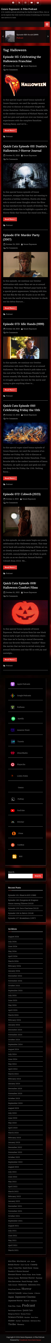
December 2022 (15, 1147)
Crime (10, 1268)
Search (11, 872)
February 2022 (14, 1196)
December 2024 (15, 1029)
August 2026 (13, 936)
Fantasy (39, 1278)
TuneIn (20, 741)
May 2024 (12, 1064)
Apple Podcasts (23, 684)
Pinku (18, 1306)
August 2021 (13, 1225)
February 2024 (14, 1078)
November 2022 (15, 1152)
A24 (28, 1261)
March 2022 (13, 1191)
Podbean (21, 707)
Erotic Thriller (36, 1274)
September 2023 (15, 1103)
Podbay (21, 799)
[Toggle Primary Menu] (47, 24)
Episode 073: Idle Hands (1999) (23, 324)
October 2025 (14, 985)
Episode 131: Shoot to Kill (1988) (22, 895)
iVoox (20, 833)
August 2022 (13, 1167)
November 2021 (15, 1211)
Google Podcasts (24, 695)
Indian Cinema (28, 1293)
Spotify (21, 718)
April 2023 (12, 1127)
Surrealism (25, 1321)
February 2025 (14, 1020)
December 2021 (15, 1206)
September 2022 (15, 1162)
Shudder (27, 1317)
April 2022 (12, 1186)
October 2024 (14, 1039)
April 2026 (12, 956)
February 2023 (14, 1137)
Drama (35, 1268)
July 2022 (12, 1172)
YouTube (21, 810)
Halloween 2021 (34, 1285)
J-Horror (37, 1293)
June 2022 (12, 1176)
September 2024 (15, 1044)
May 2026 (12, 951)
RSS (20, 856)
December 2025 (15, 976)
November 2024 (15, 1034)
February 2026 (14, 966)
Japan (11, 1297)
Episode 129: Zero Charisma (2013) (23, 908)
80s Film (12, 1261)
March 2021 (13, 1250)
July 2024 (12, 1054)
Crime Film (17, 1268)
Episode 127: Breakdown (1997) (22, 918)
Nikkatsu (33, 1301)
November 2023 (15, 1093)
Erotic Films (26, 1274)
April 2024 (12, 1069)
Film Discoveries (14, 1281)
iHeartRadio (22, 753)
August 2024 (13, 1049)
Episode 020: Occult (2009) (27, 34)
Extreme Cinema (13, 1278)
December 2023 (15, 1088)
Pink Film (11, 1306)
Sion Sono (34, 1317)
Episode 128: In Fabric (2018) (21, 913)
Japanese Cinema (25, 1296)
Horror (26, 1288)
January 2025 (14, 1024)
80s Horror (21, 1261)
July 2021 (12, 1230)
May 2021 (12, 1240)
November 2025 (15, 980)
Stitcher (20, 822)
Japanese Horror (15, 1300)
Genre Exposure (30, 66)
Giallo (36, 1281)
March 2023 (13, 1132)
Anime (33, 1261)
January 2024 (14, 1083)
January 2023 (14, 1142)
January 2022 (14, 1201)
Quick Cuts (28, 1310)
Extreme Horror (27, 1277)
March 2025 (13, 1015)
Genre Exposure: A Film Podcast (19, 9)
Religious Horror (14, 1314)
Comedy (33, 1264)
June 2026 (12, 946)
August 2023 (13, 1108)
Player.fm (21, 764)
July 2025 (12, 995)
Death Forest (27, 1268)
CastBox (20, 844)
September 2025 (15, 990)
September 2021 (15, 1220)
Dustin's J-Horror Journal (18, 1271)
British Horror (14, 1264)
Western (20, 1324)
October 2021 (14, 1216)
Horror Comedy (15, 1293)
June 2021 (12, 1235)
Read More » (11, 131)
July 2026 (12, 941)
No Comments (12, 69)
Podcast (20, 38)
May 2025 (12, 1005)
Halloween (22, 1284)
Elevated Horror (14, 1274)
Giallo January (12, 1285)
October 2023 (14, 1098)
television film (35, 1321)
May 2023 (12, 1122)
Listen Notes (22, 776)
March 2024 (13, 1074)
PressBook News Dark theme (30, 1340)
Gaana (21, 787)
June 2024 (12, 1059)
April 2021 (12, 1245)
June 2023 (12, 1118)
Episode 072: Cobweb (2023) (21, 494)
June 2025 (12, 1000)
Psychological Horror (15, 1310)
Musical (26, 1301)
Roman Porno (26, 1314)
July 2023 (12, 1113)
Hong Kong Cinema (14, 1289)
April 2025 (12, 1010)
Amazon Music (23, 730)
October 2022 (14, 1157)
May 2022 (12, 1181)
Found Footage (27, 1281)
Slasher (11, 1320)
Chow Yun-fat (25, 1265)
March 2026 (13, 961)
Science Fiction (15, 1317)
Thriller (12, 1324)
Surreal (18, 1321)
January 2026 (14, 971)
